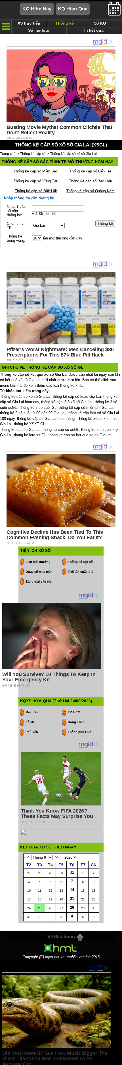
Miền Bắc (32, 712)
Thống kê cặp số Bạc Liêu (90, 181)
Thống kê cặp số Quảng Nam (90, 191)
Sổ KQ (100, 23)
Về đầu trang (61, 936)
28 (72, 907)
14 (72, 890)
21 (72, 898)
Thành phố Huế (79, 732)
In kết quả (94, 30)
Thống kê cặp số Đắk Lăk (36, 191)
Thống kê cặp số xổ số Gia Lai (73, 154)
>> (57, 857)
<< (26, 857)
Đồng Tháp (76, 722)
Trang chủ (8, 154)
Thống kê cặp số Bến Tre (90, 171)
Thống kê (64, 23)
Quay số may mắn (39, 571)
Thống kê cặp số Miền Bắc (36, 171)
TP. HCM (74, 712)
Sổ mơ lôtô (38, 30)
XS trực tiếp (29, 23)
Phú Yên (32, 732)
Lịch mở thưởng (38, 561)
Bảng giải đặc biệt (39, 581)
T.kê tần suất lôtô (81, 571)
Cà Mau (31, 722)
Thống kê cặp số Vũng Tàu (36, 181)
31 (72, 872)
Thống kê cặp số (33, 154)
